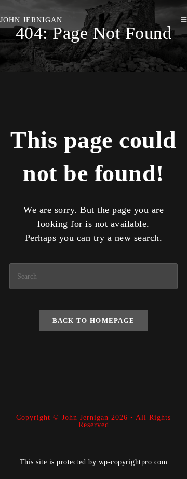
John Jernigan (31, 20)
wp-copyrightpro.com (133, 462)
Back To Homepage (93, 320)
